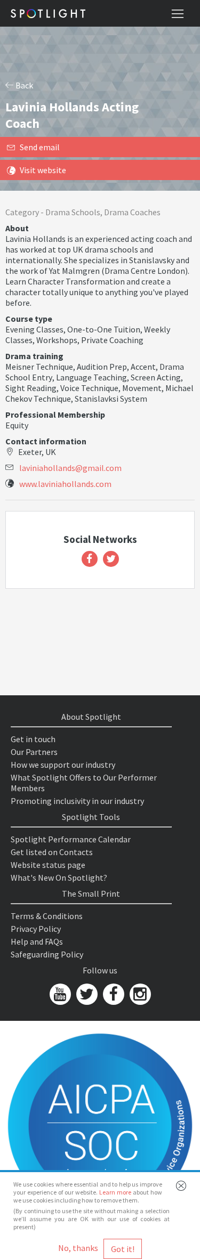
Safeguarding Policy (47, 954)
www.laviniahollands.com (65, 483)
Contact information (45, 441)
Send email (40, 147)
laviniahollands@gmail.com (70, 467)
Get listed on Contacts (52, 852)
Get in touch (33, 739)
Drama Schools (72, 212)
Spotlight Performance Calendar (71, 839)
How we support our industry (63, 764)
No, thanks (78, 1247)
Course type (28, 318)
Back (23, 85)
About (17, 228)
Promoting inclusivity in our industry (77, 800)
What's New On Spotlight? (59, 877)
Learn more (115, 1192)
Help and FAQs (37, 941)
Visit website (43, 170)
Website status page (48, 864)
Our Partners (34, 751)
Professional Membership (55, 414)
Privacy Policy (36, 928)
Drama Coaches (132, 212)
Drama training (34, 356)
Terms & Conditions (47, 916)
